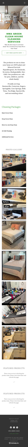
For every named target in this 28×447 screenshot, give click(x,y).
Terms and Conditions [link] (14, 421)
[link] (24, 2)
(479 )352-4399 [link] (14, 433)
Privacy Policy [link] (14, 418)
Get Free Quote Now (14, 53)
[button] (3, 2)
